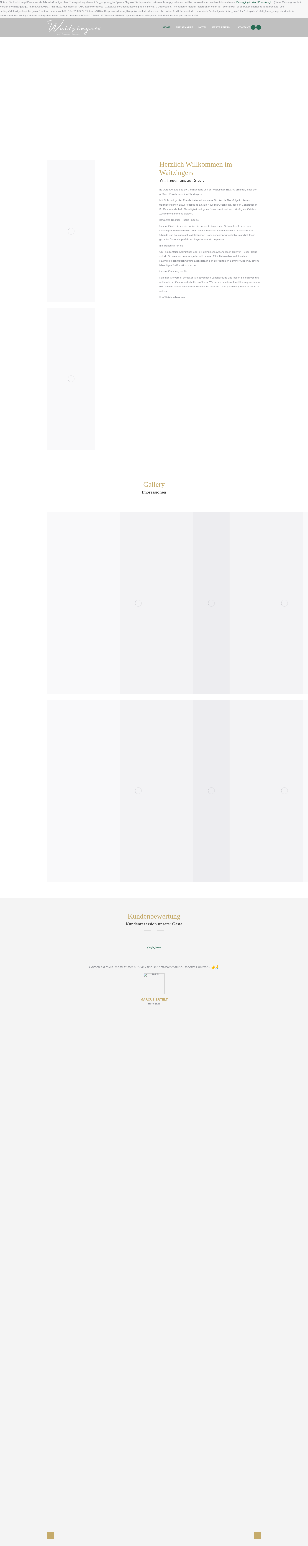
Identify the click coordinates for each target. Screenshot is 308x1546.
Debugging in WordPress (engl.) (254, 2)
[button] (50, 1535)
